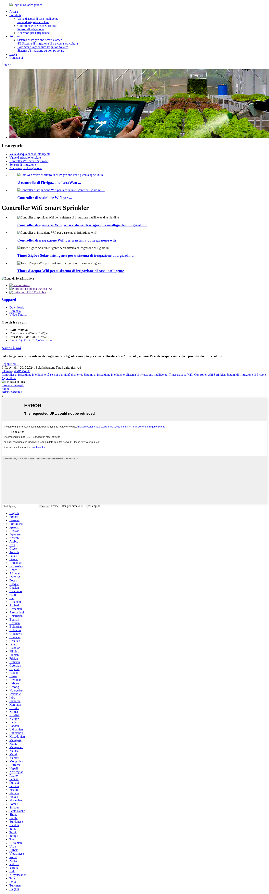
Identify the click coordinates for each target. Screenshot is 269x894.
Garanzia (15, 311)
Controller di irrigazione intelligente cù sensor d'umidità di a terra (42, 374)
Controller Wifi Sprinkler (209, 374)
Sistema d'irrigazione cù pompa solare (40, 50)
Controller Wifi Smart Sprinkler (36, 25)
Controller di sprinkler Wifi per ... (44, 198)
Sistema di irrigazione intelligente (104, 374)
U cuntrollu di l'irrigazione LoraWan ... (49, 182)
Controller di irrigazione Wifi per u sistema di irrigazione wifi (66, 240)
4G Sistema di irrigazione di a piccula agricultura (47, 43)
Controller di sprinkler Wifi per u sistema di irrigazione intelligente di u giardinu (82, 225)
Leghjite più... (10, 364)
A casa (13, 11)
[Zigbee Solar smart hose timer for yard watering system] (109, 248)
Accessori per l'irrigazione (33, 32)
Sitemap (7, 371)
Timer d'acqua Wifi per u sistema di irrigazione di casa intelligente (70, 271)
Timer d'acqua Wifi (181, 374)
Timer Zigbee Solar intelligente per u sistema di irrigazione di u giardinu (75, 255)
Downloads (16, 307)
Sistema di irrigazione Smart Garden (39, 40)
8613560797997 (12, 392)
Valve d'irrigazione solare (33, 22)
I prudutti (15, 15)
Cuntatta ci (16, 57)
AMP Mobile (22, 371)
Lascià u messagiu (13, 385)
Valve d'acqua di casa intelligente (37, 18)
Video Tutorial (18, 314)
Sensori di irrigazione (30, 29)
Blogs (13, 54)
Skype (5, 388)
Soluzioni (15, 36)
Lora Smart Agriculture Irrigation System (42, 47)
